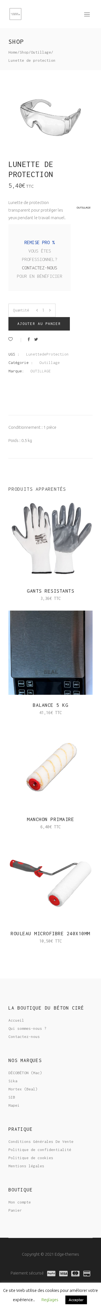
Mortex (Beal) (23, 1089)
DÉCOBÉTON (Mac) (25, 1072)
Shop (24, 52)
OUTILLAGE (41, 371)
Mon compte (19, 1202)
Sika (12, 1081)
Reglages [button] (50, 1299)
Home (12, 52)
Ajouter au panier (39, 324)
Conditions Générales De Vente (41, 1141)
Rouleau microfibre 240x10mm (50, 933)
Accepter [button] (76, 1300)
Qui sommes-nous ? (27, 1028)
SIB (11, 1097)
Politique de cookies (30, 1158)
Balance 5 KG (50, 705)
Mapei (14, 1105)
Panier (15, 1210)
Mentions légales (26, 1166)
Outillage (41, 52)
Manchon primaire (50, 819)
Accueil (16, 1020)
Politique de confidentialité (39, 1149)
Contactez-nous (39, 267)
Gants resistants (50, 591)
